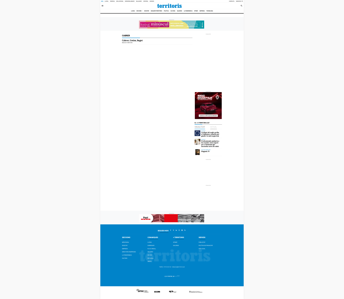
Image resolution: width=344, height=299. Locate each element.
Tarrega (112, 1)
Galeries (176, 245)
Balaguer (139, 1)
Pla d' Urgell (152, 248)
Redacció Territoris (127, 42)
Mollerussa (119, 1)
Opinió (175, 242)
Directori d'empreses (129, 252)
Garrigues (151, 245)
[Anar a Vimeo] (182, 230)
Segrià (150, 255)
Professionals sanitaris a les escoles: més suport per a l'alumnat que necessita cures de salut (210, 143)
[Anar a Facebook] (170, 230)
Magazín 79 (205, 151)
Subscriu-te (239, 1)
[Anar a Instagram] (179, 230)
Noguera (150, 258)
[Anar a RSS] (184, 230)
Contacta (231, 1)
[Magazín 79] (197, 152)
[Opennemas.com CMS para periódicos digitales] (172, 276)
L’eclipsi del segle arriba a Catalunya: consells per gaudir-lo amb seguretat (210, 134)
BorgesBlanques (129, 1)
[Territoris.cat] (169, 6)
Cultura (124, 258)
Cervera (145, 1)
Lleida (106, 1)
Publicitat (202, 242)
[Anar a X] (173, 230)
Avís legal (202, 248)
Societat (125, 245)
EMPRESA (125, 248)
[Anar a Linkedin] (176, 230)
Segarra (150, 252)
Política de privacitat (206, 245)
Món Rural (125, 242)
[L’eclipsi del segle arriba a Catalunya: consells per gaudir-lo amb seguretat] (197, 133)
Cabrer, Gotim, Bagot (132, 40)
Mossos (152, 1)
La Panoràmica (127, 255)
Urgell (150, 261)
